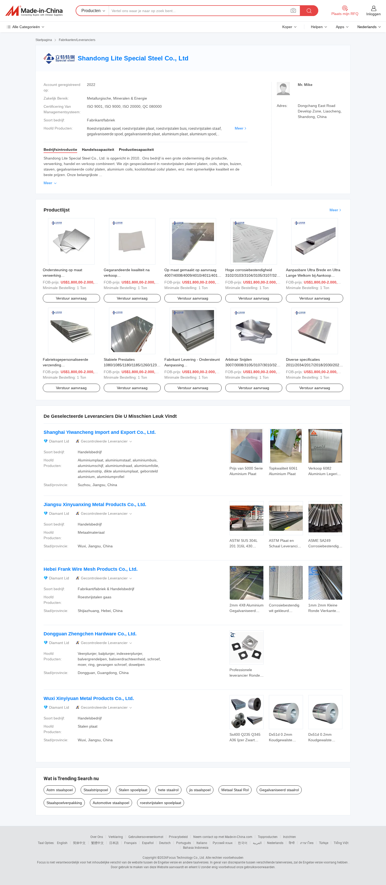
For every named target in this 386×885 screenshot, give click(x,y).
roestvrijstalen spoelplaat (160, 803)
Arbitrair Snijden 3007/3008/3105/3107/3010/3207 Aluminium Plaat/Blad (253, 365)
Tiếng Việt (341, 843)
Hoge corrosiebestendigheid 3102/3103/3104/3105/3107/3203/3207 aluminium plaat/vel (257, 275)
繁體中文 (97, 843)
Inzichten (289, 837)
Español (148, 843)
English (62, 843)
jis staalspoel (200, 790)
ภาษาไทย (307, 843)
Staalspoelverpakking (64, 803)
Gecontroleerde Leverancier (107, 441)
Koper (287, 27)
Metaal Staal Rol (235, 790)
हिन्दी (292, 843)
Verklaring (115, 837)
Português (183, 843)
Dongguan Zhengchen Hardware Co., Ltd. (90, 633)
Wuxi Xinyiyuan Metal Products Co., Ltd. (89, 698)
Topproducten (268, 837)
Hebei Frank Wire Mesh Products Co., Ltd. (91, 569)
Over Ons (96, 837)
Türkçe (323, 843)
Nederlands (275, 843)
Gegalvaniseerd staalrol (279, 790)
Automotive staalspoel (111, 803)
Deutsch (165, 843)
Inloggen (373, 14)
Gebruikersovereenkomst (145, 837)
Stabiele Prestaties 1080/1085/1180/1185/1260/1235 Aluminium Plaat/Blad (131, 365)
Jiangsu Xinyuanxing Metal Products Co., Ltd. (95, 504)
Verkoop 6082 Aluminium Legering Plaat (324, 473)
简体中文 (79, 843)
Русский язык (222, 843)
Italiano (201, 843)
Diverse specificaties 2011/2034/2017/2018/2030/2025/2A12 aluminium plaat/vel (318, 365)
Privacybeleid (178, 837)
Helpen (317, 27)
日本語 (114, 843)
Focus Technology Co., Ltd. (186, 857)
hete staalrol (168, 790)
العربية (257, 843)
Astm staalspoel (59, 790)
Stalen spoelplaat (133, 790)
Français (130, 843)
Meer (239, 128)
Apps (340, 27)
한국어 (242, 843)
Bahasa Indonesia (195, 847)
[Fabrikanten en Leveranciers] (33, 10)
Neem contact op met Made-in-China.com (222, 837)
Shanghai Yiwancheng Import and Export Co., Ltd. (100, 432)
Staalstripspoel (96, 790)
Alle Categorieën (26, 27)
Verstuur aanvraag (71, 298)
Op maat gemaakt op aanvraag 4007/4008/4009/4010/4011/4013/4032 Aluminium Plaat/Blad (196, 275)
